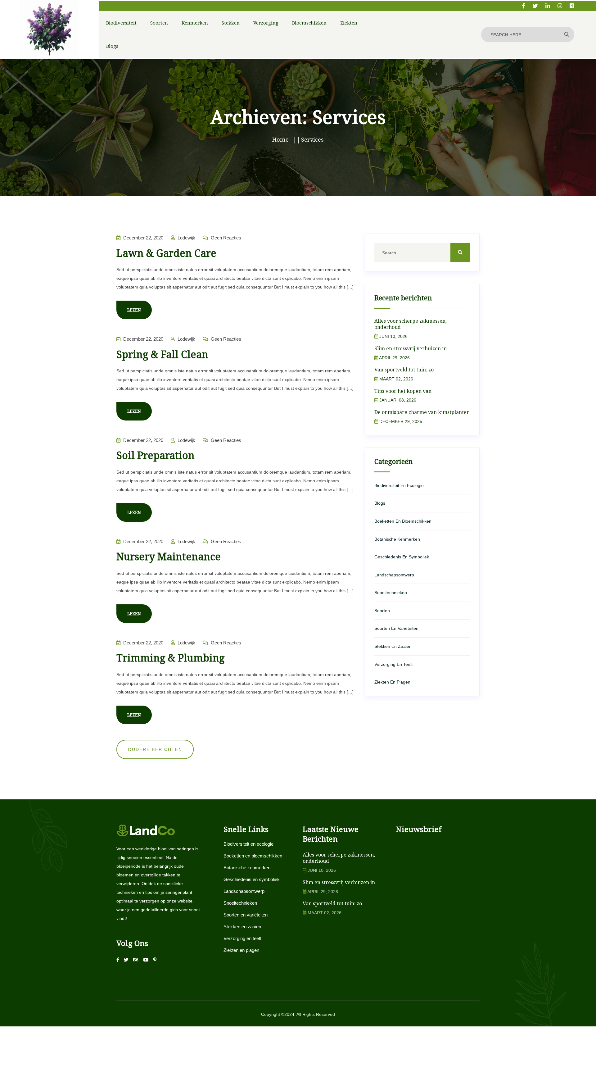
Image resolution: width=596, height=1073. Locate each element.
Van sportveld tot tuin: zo (404, 369)
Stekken (231, 23)
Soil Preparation (155, 455)
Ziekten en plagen (392, 682)
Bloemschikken (309, 23)
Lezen (134, 310)
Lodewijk (185, 237)
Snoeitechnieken (390, 592)
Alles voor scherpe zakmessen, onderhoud (410, 324)
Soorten (159, 23)
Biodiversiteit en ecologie (399, 485)
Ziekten (348, 23)
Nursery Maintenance (168, 556)
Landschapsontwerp (394, 574)
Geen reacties (225, 237)
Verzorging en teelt (393, 664)
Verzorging (265, 23)
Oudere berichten (155, 749)
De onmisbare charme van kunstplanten (422, 412)
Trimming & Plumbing (170, 657)
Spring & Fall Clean (162, 354)
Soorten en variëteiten (396, 628)
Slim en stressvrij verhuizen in (410, 348)
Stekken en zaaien (393, 646)
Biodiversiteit (121, 23)
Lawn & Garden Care (166, 253)
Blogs (112, 46)
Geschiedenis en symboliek (401, 556)
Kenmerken (195, 23)
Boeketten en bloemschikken (402, 521)
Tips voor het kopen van (402, 391)
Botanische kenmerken (397, 539)
